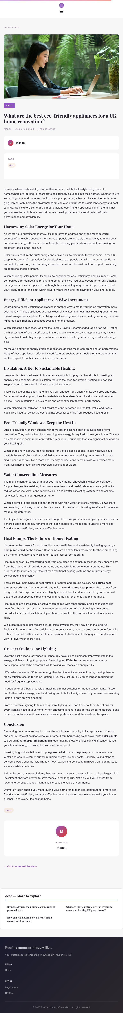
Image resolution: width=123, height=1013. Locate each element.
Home (8, 970)
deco (16, 27)
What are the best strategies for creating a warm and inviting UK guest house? (89, 908)
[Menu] (61, 12)
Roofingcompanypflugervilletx (28, 947)
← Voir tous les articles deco (20, 866)
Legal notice (11, 987)
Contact (9, 993)
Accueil (7, 27)
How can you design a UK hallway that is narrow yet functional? (29, 919)
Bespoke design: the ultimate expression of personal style (31, 908)
